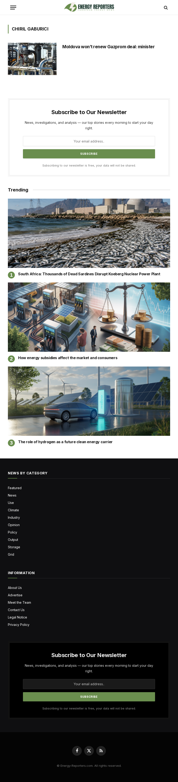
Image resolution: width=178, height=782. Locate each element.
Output (13, 540)
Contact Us (16, 610)
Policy (12, 532)
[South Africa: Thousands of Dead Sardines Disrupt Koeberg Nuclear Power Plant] (89, 233)
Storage (14, 547)
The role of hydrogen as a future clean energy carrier (65, 441)
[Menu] (13, 7)
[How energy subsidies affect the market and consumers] (89, 317)
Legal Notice (17, 617)
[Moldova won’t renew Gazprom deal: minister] (32, 59)
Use (11, 503)
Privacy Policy (18, 625)
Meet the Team (19, 602)
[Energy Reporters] (89, 7)
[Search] (165, 7)
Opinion (14, 525)
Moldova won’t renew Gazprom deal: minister (109, 46)
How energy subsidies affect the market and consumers (67, 357)
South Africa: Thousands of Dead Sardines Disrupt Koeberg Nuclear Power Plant (89, 274)
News (12, 495)
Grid (11, 554)
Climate (13, 510)
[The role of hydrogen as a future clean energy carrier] (89, 401)
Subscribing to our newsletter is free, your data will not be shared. (89, 165)
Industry (14, 517)
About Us (15, 588)
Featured (15, 488)
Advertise (15, 595)
